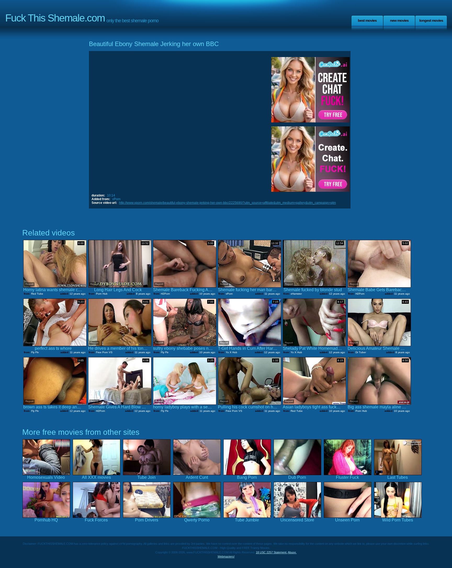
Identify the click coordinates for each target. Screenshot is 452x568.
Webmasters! (226, 556)
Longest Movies (431, 20)
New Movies (399, 20)
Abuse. (292, 552)
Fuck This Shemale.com (55, 18)
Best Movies (367, 20)
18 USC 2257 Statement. (271, 552)
